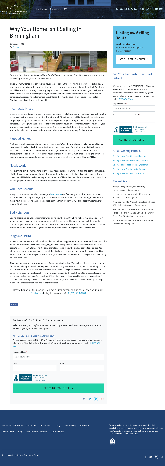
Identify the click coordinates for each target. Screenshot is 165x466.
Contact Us (31, 425)
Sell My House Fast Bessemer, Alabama (130, 164)
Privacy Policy (8, 431)
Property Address (20, 352)
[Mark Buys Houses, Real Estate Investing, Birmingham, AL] (30, 377)
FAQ (65, 9)
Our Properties (57, 431)
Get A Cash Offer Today (126, 9)
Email (62, 363)
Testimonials (55, 9)
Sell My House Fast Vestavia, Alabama (130, 169)
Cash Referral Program (36, 431)
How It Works (41, 9)
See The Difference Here (132, 59)
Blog (20, 431)
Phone (15, 363)
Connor (16, 47)
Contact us (37, 293)
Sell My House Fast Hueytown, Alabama (130, 160)
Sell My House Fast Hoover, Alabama (129, 173)
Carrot (36, 455)
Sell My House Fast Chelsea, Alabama (129, 156)
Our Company (70, 425)
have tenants (56, 194)
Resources (84, 425)
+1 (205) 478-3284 (155, 9)
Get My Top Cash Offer (57, 388)
